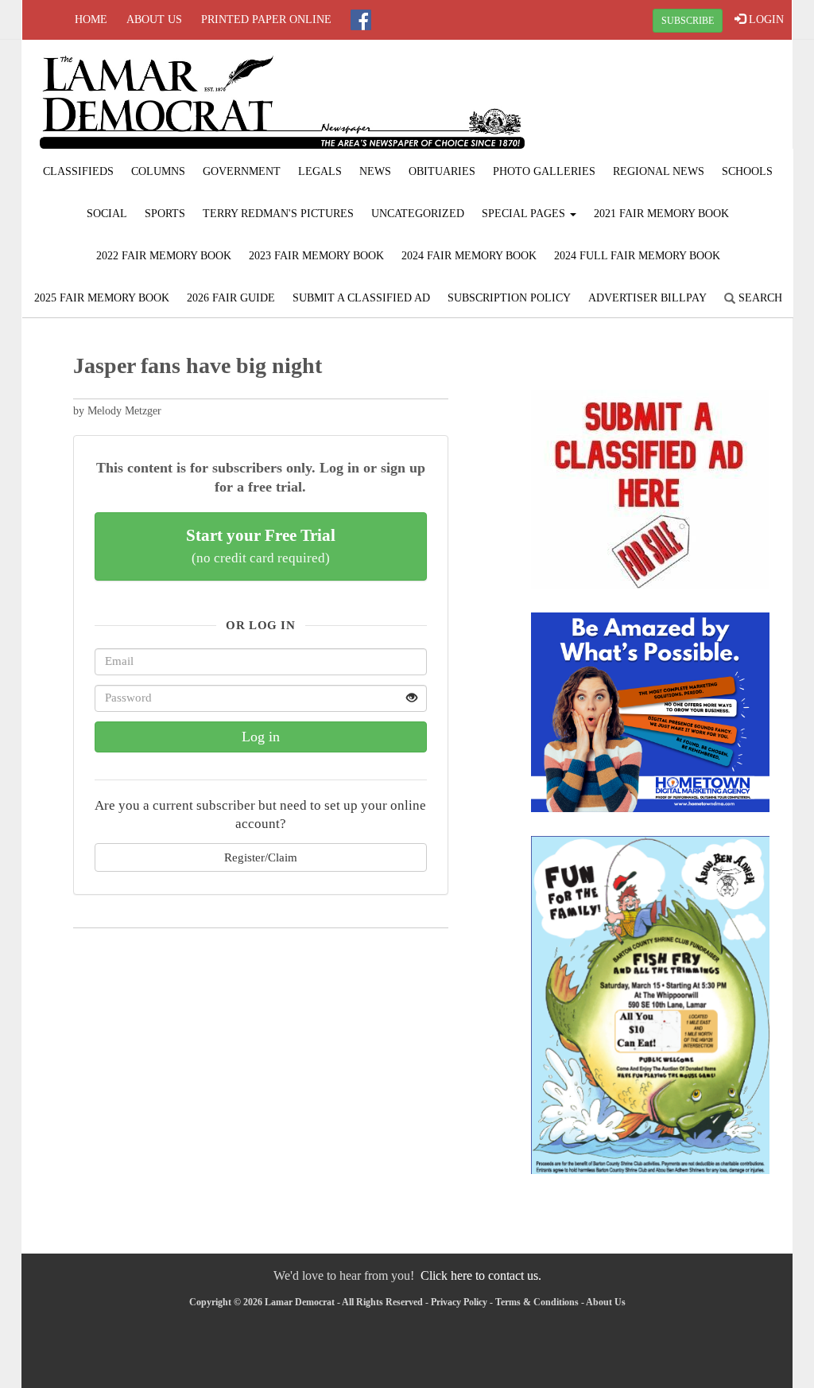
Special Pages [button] (525, 214)
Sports (165, 214)
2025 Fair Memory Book (101, 298)
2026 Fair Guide (231, 298)
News (375, 171)
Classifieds (78, 171)
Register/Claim (260, 857)
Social (107, 214)
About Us (154, 19)
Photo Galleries (544, 171)
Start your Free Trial (260, 546)
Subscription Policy (509, 298)
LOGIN (765, 19)
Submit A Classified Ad (361, 298)
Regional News (658, 171)
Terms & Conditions (537, 1302)
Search (758, 298)
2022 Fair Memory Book (163, 256)
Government (242, 171)
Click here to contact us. (481, 1275)
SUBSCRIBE (687, 20)
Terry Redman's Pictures (278, 214)
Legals (320, 171)
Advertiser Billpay (647, 298)
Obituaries (442, 171)
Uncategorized (417, 214)
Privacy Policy (459, 1302)
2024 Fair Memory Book (469, 256)
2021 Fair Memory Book (661, 214)
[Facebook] (361, 20)
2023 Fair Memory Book (316, 256)
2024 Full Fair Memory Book (637, 256)
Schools (747, 171)
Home (91, 19)
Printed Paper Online (266, 19)
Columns (158, 171)
